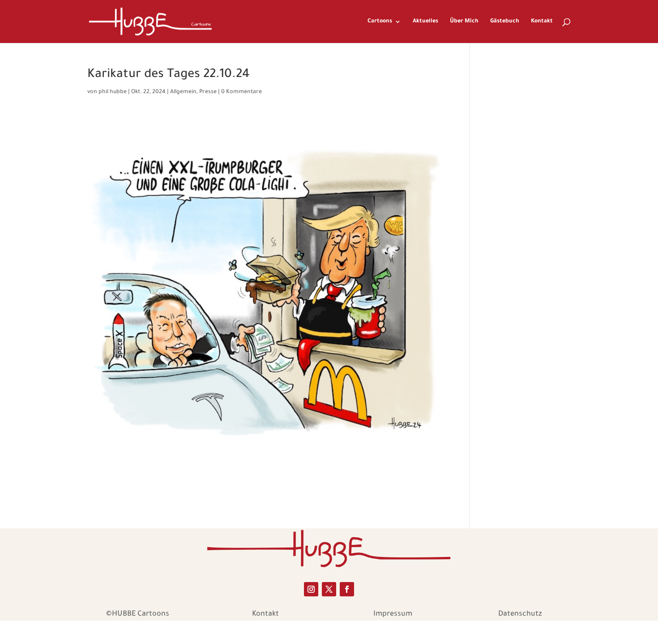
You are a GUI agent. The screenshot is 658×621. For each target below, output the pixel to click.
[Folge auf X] (329, 589)
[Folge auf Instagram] (311, 589)
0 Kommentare (241, 92)
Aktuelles (425, 21)
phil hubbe (112, 92)
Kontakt (542, 21)
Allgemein (183, 92)
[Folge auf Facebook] (347, 589)
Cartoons (379, 21)
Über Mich (464, 21)
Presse (208, 92)
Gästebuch (504, 21)
